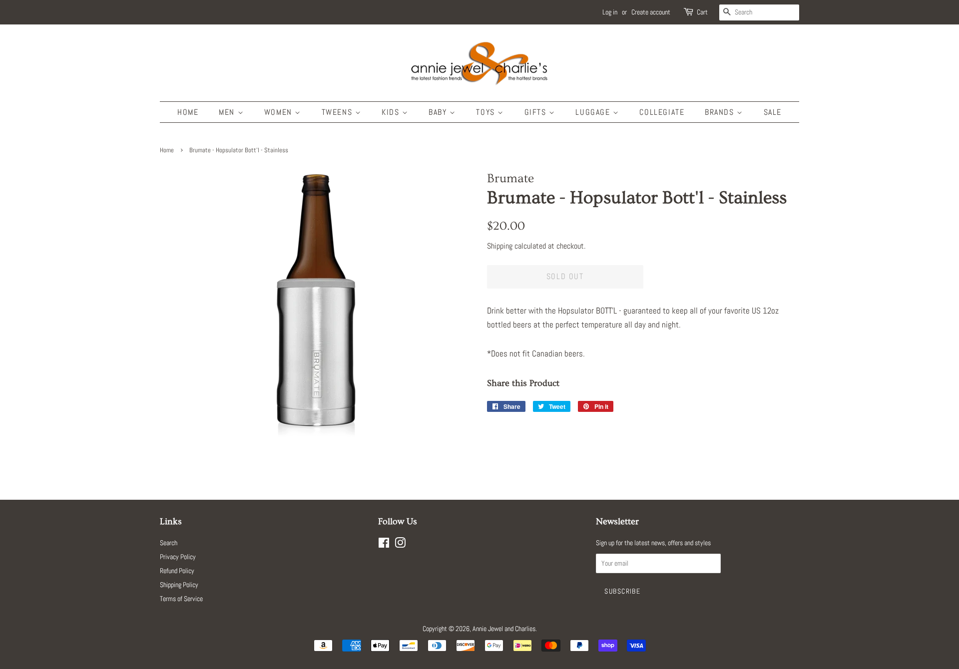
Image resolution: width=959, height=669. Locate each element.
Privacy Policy (178, 556)
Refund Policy (177, 570)
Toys (486, 112)
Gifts (536, 112)
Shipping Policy (179, 584)
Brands (721, 112)
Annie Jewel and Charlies (504, 628)
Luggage (594, 112)
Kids (392, 112)
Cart (702, 11)
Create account (650, 11)
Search (168, 542)
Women (279, 112)
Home (187, 112)
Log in (609, 11)
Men (228, 112)
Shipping (499, 246)
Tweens (338, 112)
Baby (439, 112)
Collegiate (661, 112)
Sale (773, 112)
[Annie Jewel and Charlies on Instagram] (400, 544)
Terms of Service (181, 598)
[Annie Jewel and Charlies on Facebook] (384, 544)
